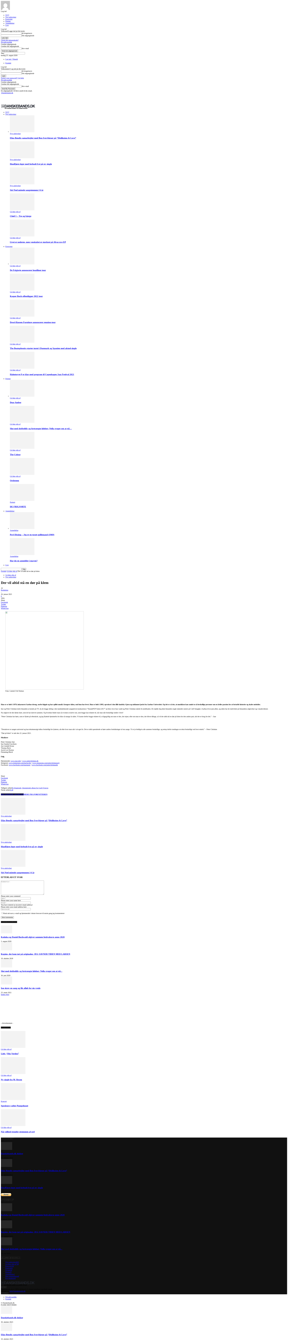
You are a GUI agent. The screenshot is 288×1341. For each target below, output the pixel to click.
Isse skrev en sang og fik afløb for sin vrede (20, 988)
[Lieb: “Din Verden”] (13, 1047)
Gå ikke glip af (15, 212)
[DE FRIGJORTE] (22, 500)
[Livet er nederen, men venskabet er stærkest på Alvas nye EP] (22, 236)
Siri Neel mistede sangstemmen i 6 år (26, 190)
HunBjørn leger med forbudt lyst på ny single (31, 164)
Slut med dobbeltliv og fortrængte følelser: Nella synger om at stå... (31, 971)
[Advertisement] (42, 99)
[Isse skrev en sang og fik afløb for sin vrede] (6, 984)
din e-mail (25, 48)
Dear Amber (15, 402)
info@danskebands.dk (17, 1291)
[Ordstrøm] (22, 474)
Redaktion (4, 590)
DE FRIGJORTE (18, 506)
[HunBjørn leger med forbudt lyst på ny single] (22, 158)
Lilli (11, 790)
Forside (3, 571)
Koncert (4, 1101)
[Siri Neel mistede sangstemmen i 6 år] (22, 184)
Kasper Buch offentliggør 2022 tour (26, 296)
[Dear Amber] (22, 396)
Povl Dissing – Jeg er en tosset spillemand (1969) (32, 534)
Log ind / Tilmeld (11, 59)
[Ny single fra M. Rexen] (13, 1073)
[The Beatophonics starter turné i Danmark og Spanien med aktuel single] (22, 342)
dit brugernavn (27, 33)
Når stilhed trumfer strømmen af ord (18, 1132)
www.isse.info (16, 761)
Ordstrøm (14, 480)
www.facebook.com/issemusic (19, 765)
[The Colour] (22, 448)
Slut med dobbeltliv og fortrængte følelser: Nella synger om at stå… (41, 428)
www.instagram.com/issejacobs (20, 763)
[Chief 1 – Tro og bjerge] (22, 210)
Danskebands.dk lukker (12, 1153)
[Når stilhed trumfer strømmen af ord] (13, 1125)
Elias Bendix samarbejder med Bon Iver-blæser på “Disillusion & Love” (43, 138)
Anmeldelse (14, 530)
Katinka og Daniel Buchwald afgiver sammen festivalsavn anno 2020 (33, 937)
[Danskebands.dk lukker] (6, 1149)
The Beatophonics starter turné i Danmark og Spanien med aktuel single (43, 348)
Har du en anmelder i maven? (24, 561)
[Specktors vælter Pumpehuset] (13, 1099)
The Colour (15, 454)
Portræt (8, 21)
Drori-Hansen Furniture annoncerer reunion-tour (33, 322)
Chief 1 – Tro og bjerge (20, 216)
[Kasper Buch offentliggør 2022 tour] (22, 290)
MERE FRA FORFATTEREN (35, 794)
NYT (7, 15)
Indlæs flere (5, 995)
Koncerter (8, 19)
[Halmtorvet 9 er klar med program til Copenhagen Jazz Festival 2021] (22, 368)
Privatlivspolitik (6, 42)
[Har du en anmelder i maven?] (22, 554)
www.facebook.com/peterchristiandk (45, 765)
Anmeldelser (9, 23)
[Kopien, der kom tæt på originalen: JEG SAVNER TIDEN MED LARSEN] (6, 950)
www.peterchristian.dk (30, 761)
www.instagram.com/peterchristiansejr (46, 763)
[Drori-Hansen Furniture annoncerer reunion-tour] (22, 316)
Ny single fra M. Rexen (11, 1079)
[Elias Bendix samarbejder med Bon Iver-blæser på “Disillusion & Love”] (22, 132)
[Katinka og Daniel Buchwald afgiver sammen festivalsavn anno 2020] (6, 933)
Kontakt (8, 63)
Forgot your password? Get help (12, 78)
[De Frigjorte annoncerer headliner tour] (22, 264)
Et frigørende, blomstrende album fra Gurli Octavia (30, 788)
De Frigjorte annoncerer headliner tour (28, 270)
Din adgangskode (28, 36)
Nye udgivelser (10, 17)
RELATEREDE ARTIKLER (12, 794)
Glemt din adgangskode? (10, 40)
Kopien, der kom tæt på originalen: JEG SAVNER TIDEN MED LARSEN (35, 954)
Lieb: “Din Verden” (10, 1053)
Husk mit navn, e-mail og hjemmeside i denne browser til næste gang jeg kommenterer (33, 913)
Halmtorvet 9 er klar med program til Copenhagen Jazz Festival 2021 (42, 374)
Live (7, 25)
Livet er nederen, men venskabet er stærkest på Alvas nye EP (38, 242)
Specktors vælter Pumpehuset (14, 1106)
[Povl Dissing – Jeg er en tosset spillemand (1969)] (22, 528)
